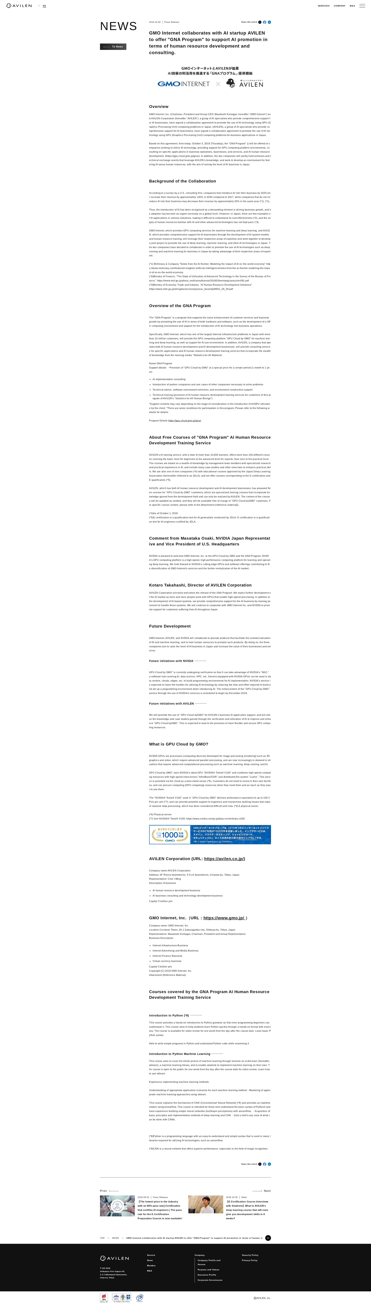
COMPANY (339, 6)
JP (39, 6)
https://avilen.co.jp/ (224, 858)
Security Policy (250, 1255)
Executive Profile (207, 1275)
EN (44, 6)
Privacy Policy (250, 1260)
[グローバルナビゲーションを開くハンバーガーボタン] (362, 6)
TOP (102, 1238)
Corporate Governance (210, 1280)
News (150, 1260)
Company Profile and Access (209, 1262)
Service (151, 1255)
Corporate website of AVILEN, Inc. (19, 5)
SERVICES (324, 6)
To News (117, 46)
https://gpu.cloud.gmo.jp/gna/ (184, 420)
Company (200, 1255)
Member (151, 1265)
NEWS (115, 1238)
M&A (352, 6)
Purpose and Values (208, 1269)
